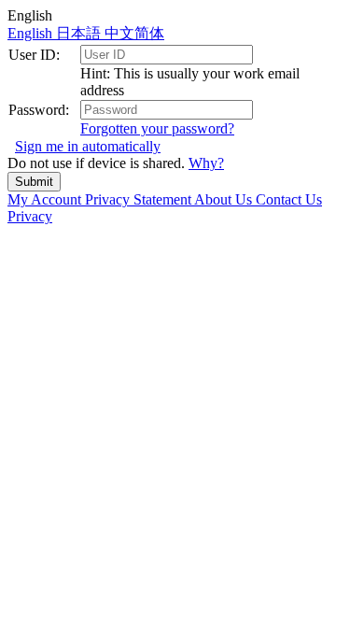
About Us (225, 199)
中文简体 (134, 33)
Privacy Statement (139, 199)
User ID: (34, 55)
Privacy (29, 216)
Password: (38, 110)
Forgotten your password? (157, 128)
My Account (46, 199)
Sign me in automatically (88, 146)
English (31, 33)
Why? (206, 163)
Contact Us (289, 199)
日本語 (80, 33)
